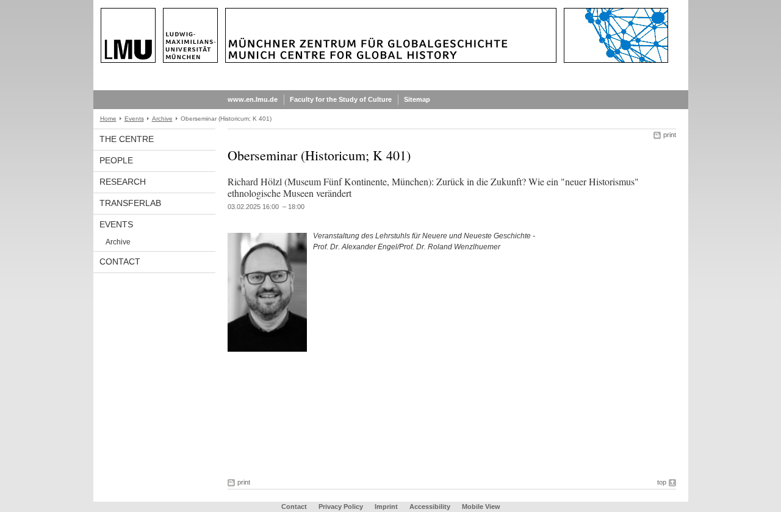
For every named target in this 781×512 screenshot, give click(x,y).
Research (122, 182)
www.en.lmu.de (253, 99)
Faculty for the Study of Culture (341, 99)
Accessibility (430, 506)
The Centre (126, 139)
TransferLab (130, 203)
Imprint (386, 506)
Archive (162, 118)
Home (108, 118)
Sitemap (417, 99)
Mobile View (481, 506)
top (661, 482)
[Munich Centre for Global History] (390, 88)
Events (134, 118)
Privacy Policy (341, 506)
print (669, 134)
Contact (119, 261)
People (116, 160)
